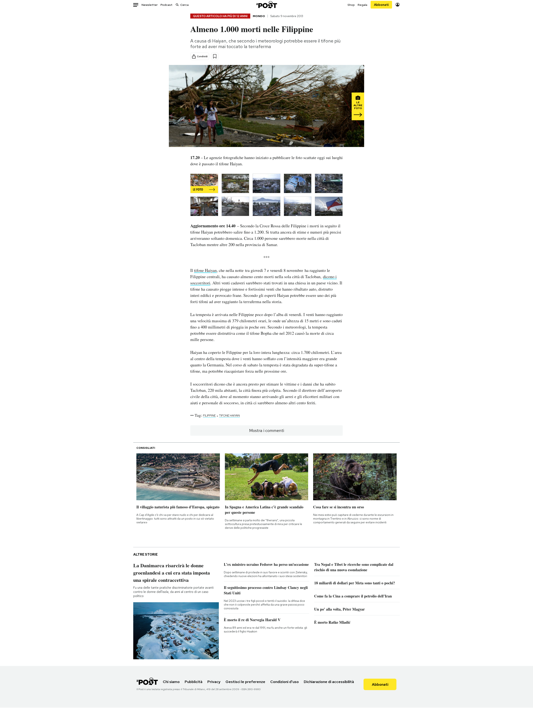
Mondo (259, 16)
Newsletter (150, 5)
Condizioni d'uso (284, 681)
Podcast (166, 5)
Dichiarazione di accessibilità (329, 681)
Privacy (213, 681)
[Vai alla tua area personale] (397, 4)
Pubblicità (193, 681)
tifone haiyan (229, 415)
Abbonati (381, 4)
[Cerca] (177, 4)
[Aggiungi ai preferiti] (214, 56)
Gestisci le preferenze (245, 681)
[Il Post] (266, 4)
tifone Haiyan (205, 270)
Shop (351, 5)
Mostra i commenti (266, 430)
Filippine (209, 415)
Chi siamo (171, 681)
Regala (362, 5)
